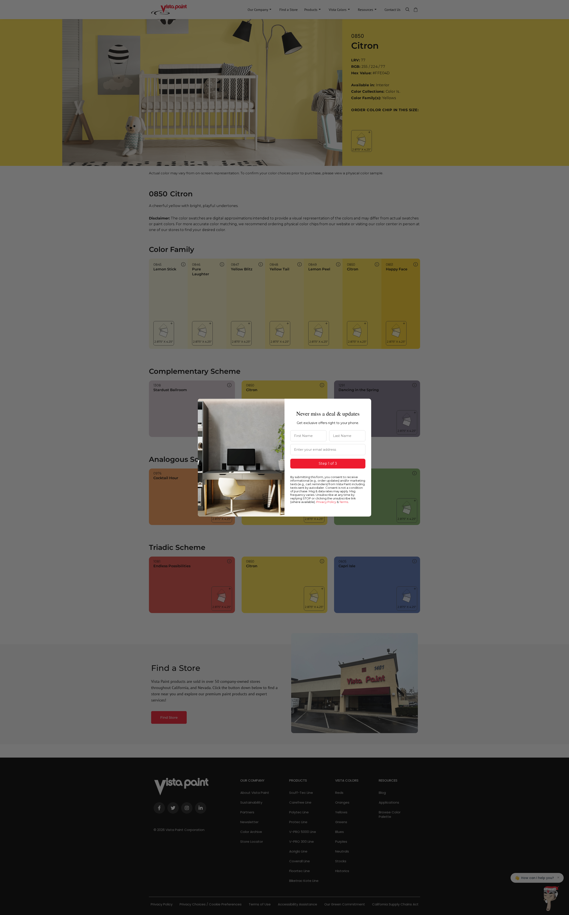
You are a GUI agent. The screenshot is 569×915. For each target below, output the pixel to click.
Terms (343, 502)
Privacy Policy (326, 502)
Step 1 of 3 (328, 463)
